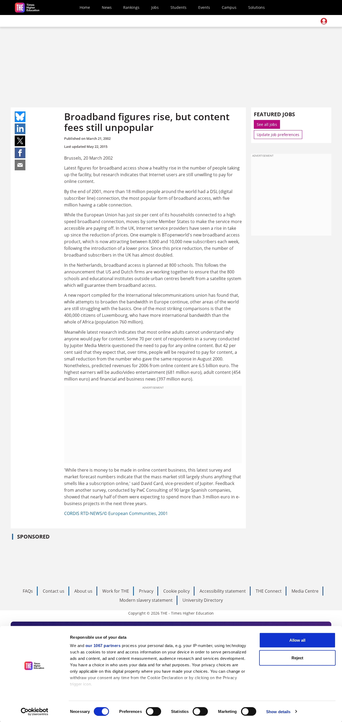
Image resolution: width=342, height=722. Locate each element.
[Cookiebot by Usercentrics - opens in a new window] (34, 712)
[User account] (324, 21)
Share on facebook (20, 153)
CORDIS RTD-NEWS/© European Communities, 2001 (116, 513)
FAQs (28, 591)
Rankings (131, 7)
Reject (297, 657)
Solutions (256, 7)
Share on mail (20, 165)
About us (83, 591)
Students (178, 7)
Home (85, 7)
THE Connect (269, 591)
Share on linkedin (20, 128)
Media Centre (305, 591)
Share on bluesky (20, 116)
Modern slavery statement (146, 600)
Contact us (53, 591)
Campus (229, 7)
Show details (278, 711)
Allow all (297, 640)
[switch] (153, 711)
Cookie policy (176, 591)
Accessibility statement (223, 591)
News (107, 7)
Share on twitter (20, 141)
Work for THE (115, 591)
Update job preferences (278, 134)
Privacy (146, 591)
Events (204, 7)
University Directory (202, 600)
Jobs (155, 7)
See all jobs (267, 124)
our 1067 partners (103, 645)
